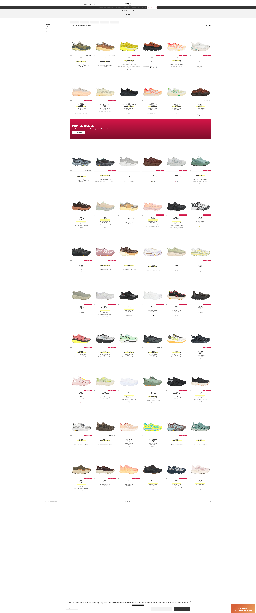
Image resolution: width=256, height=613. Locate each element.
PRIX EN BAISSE (142, 7)
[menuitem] (85, 4)
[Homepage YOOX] (128, 4)
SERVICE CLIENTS (92, 1)
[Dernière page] (210, 502)
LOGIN (170, 1)
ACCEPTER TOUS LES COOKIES (182, 609)
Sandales (49, 28)
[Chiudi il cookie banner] (190, 601)
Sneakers (49, 31)
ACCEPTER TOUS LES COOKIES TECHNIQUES (161, 609)
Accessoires (126, 7)
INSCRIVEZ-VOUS (164, 1)
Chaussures (118, 7)
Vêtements (110, 7)
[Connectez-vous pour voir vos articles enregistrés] (167, 4)
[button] (57, 24)
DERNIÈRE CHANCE (152, 7)
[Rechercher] (163, 4)
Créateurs (134, 7)
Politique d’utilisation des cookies (138, 604)
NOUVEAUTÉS (102, 7)
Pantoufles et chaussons (52, 26)
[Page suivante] (204, 501)
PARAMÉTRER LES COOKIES (72, 609)
